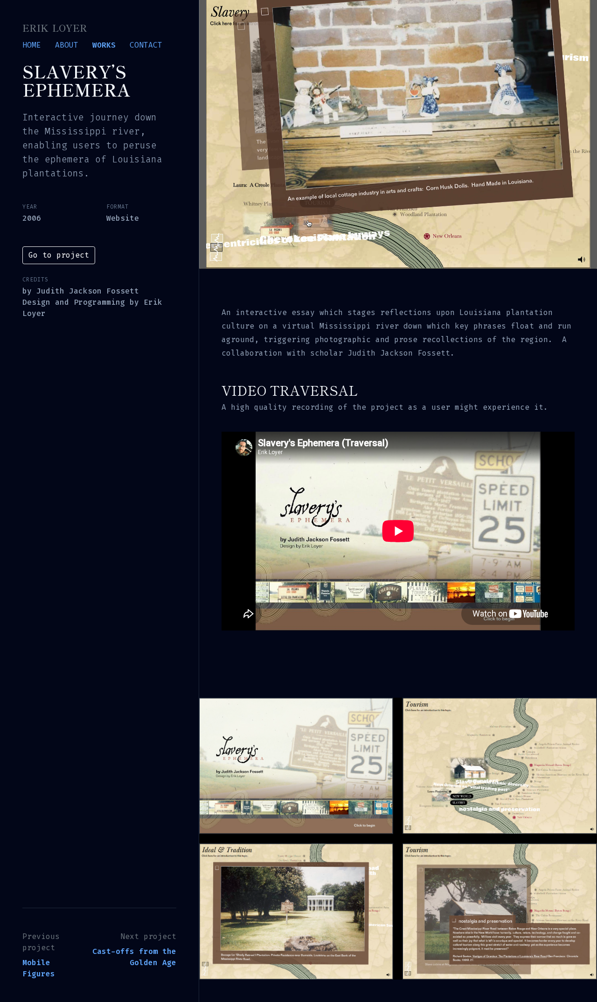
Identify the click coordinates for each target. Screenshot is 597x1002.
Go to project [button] (58, 255)
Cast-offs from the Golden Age (134, 956)
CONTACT (146, 45)
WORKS (104, 45)
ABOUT (66, 45)
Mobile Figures (38, 968)
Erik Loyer (54, 28)
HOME (31, 45)
